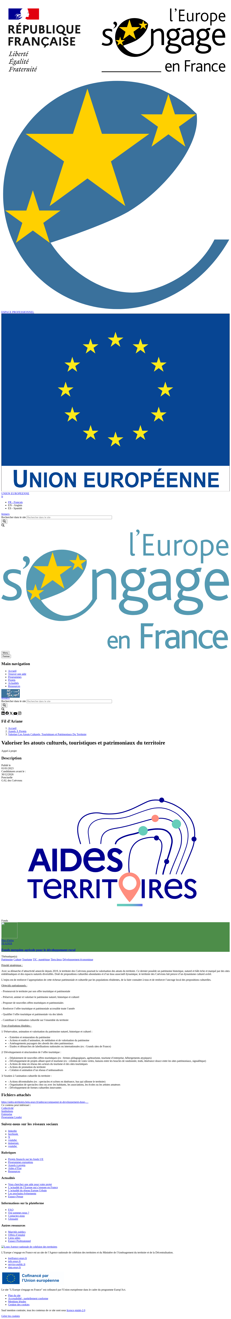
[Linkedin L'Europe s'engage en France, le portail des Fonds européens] (3, 714)
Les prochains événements (22, 1193)
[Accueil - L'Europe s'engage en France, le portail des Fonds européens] (115, 77)
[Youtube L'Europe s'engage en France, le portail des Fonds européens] (16, 714)
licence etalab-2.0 (76, 1310)
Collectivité (7, 1108)
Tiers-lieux (56, 959)
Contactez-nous (16, 1215)
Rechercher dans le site (13, 517)
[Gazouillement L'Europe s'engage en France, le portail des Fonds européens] (11, 714)
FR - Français (15, 502)
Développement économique (78, 959)
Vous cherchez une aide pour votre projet (30, 1184)
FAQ (11, 1209)
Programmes (14, 677)
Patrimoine (7, 959)
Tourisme (27, 959)
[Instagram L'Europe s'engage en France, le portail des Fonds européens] (19, 714)
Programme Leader (11, 1117)
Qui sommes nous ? (18, 1212)
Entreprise (6, 1114)
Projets (11, 680)
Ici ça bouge (10, 691)
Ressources (14, 686)
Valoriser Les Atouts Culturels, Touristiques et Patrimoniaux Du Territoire (47, 734)
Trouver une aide (17, 674)
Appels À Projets (17, 731)
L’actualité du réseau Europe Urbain (27, 1190)
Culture (17, 959)
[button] (2, 496)
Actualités (13, 683)
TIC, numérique (41, 959)
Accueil (12, 670)
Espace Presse (15, 1196)
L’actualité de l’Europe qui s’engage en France (33, 1187)
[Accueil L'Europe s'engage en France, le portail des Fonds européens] (115, 649)
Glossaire (13, 1218)
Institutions (7, 1111)
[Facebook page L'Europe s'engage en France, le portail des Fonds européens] (7, 714)
